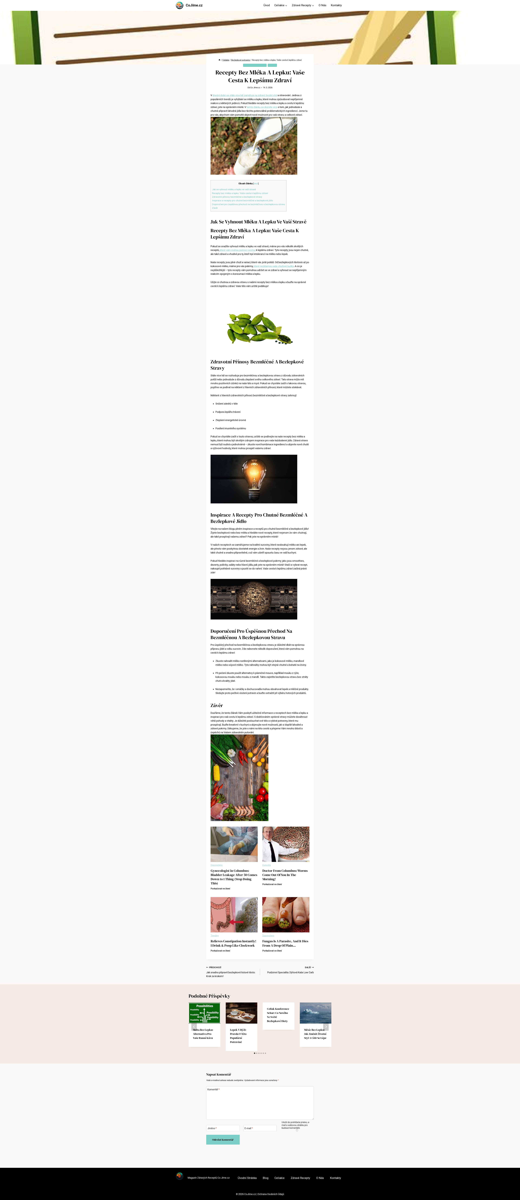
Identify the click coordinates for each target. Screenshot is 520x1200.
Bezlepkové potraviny (255, 65)
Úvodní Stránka (247, 1178)
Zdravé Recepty (300, 1178)
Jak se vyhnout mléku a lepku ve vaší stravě (234, 189)
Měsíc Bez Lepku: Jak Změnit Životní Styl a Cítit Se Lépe (315, 1034)
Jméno (212, 1128)
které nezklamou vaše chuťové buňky (274, 266)
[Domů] (219, 60)
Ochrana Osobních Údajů (271, 1194)
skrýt (256, 183)
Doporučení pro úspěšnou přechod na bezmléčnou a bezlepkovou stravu (248, 204)
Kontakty (336, 5)
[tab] (254, 1053)
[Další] (326, 1027)
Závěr (215, 208)
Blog (265, 1178)
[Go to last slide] (194, 1027)
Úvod (267, 5)
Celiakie (272, 65)
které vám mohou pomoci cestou (238, 250)
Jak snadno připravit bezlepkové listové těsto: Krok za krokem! (230, 972)
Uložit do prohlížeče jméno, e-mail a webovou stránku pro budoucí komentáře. (296, 1125)
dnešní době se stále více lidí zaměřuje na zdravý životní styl (245, 95)
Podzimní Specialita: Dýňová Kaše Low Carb (290, 970)
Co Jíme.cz (255, 87)
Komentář (213, 1089)
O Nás (322, 5)
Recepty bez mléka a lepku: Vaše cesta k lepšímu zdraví (240, 193)
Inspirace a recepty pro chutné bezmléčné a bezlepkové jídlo (242, 200)
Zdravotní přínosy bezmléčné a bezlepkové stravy (237, 196)
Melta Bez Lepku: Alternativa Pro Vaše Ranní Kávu (203, 1034)
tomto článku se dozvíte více (262, 107)
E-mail (249, 1128)
